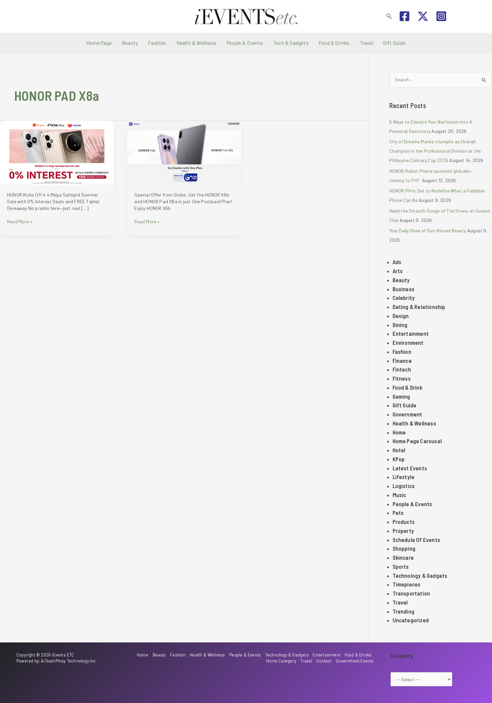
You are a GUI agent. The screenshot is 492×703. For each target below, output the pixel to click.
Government (407, 414)
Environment (408, 342)
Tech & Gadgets (291, 43)
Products (404, 521)
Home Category (281, 660)
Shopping (404, 548)
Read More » (19, 221)
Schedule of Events (416, 539)
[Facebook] (404, 16)
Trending (404, 611)
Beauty (130, 43)
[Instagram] (441, 16)
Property (403, 530)
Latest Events (410, 468)
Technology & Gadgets (420, 575)
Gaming (401, 396)
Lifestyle (404, 476)
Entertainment (411, 333)
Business (404, 289)
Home (399, 432)
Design (401, 315)
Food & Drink (407, 387)
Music (399, 494)
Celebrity (404, 297)
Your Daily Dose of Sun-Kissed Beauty (427, 230)
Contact (323, 660)
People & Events (245, 43)
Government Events (355, 660)
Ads (397, 261)
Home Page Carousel (417, 441)
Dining (400, 324)
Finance (402, 360)
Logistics (404, 485)
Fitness (402, 378)
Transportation (411, 593)
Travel (366, 43)
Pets (398, 512)
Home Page (99, 43)
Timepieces (407, 584)
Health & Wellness (196, 43)
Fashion (157, 43)
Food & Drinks (334, 43)
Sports (401, 566)
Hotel (399, 450)
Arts (398, 270)
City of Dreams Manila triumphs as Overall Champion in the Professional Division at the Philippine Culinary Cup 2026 (435, 151)
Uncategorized (411, 620)
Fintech (402, 369)
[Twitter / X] (422, 16)
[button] (389, 16)
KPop (399, 459)
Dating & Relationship (419, 306)
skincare (403, 557)
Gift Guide (394, 43)
